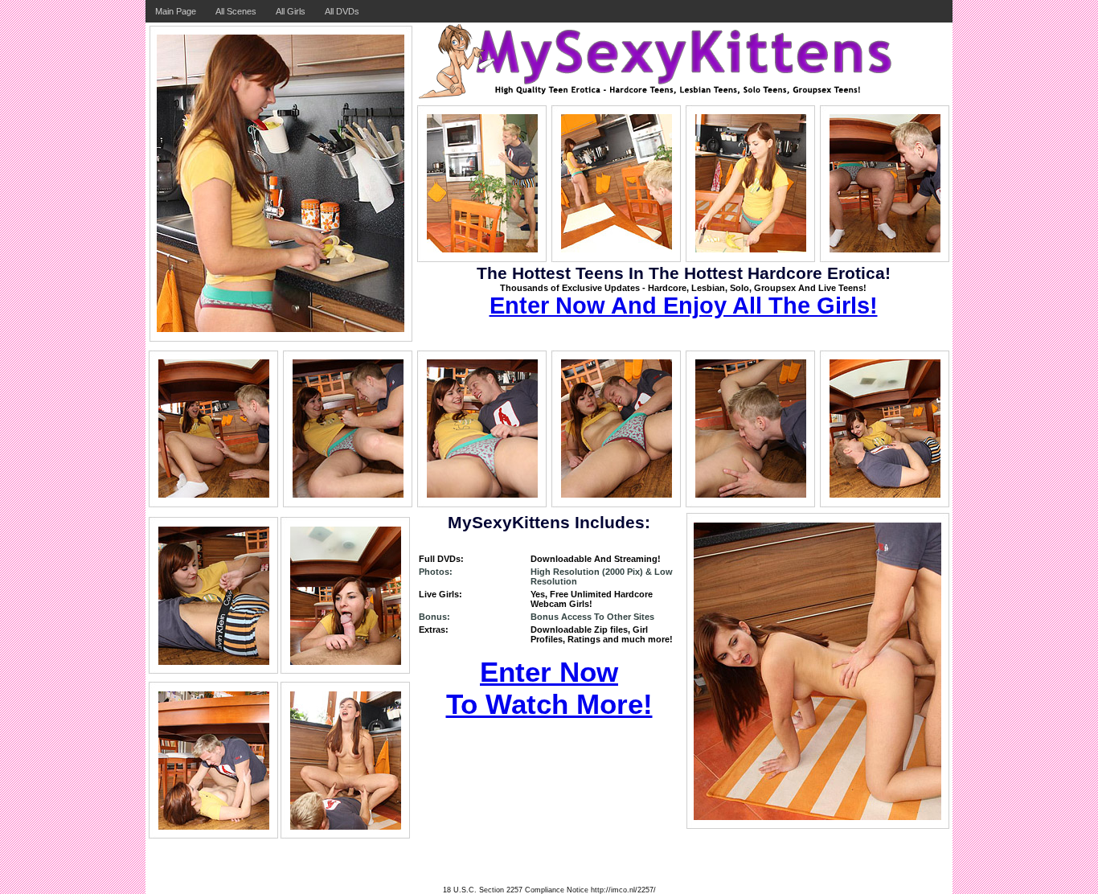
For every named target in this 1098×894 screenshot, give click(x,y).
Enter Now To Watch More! (549, 688)
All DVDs (342, 11)
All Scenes (235, 11)
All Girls (290, 11)
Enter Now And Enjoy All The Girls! (684, 305)
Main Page (175, 11)
